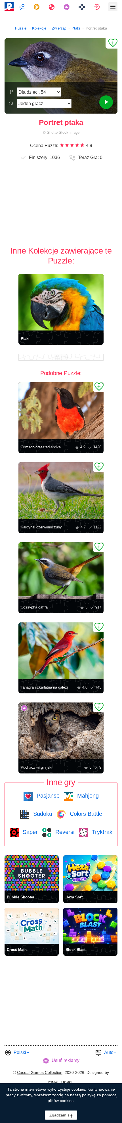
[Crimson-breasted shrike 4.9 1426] (61, 410)
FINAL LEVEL (60, 1082)
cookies (78, 1089)
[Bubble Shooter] (32, 873)
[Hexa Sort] (90, 873)
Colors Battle (85, 814)
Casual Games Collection (39, 1072)
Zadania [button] (37, 6)
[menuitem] (22, 6)
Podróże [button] (52, 6)
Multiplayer (22, 6)
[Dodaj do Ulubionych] (111, 43)
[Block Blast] (90, 926)
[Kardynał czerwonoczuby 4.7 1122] (61, 490)
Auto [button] (108, 1052)
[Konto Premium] (67, 6)
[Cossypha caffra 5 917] (61, 570)
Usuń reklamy (65, 1060)
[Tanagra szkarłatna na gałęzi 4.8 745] (61, 650)
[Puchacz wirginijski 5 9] (61, 730)
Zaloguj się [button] (97, 6)
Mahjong (87, 795)
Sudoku (41, 814)
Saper (29, 832)
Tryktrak (101, 832)
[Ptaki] (61, 302)
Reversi (64, 832)
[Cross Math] (32, 926)
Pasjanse (47, 795)
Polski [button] (20, 1052)
